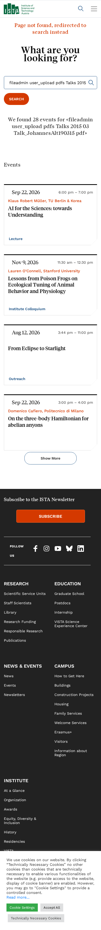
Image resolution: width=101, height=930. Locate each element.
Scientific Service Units (25, 594)
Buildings (62, 685)
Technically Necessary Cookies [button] (36, 918)
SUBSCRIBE (50, 516)
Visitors (61, 741)
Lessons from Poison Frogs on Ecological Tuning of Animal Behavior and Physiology (42, 285)
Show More (50, 458)
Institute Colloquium (27, 309)
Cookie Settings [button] (22, 907)
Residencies (14, 841)
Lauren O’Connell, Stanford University (44, 271)
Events (10, 685)
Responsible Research (23, 631)
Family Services (68, 713)
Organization (15, 800)
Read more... (18, 897)
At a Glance (14, 790)
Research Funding (20, 622)
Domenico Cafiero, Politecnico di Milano (46, 411)
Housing (61, 704)
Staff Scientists (17, 603)
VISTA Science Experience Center (71, 624)
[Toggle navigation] (94, 9)
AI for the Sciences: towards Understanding (40, 211)
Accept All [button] (52, 907)
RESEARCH (16, 583)
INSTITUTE (16, 780)
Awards (10, 809)
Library (10, 612)
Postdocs (62, 603)
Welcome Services (70, 723)
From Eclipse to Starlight (37, 347)
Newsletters (14, 695)
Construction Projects (73, 695)
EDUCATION (67, 583)
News (8, 676)
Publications (15, 640)
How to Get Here (69, 676)
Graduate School (69, 594)
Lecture (16, 239)
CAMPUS (64, 666)
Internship (63, 612)
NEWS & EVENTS (23, 666)
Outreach (17, 379)
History (10, 832)
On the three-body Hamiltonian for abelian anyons (48, 421)
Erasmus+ (63, 732)
